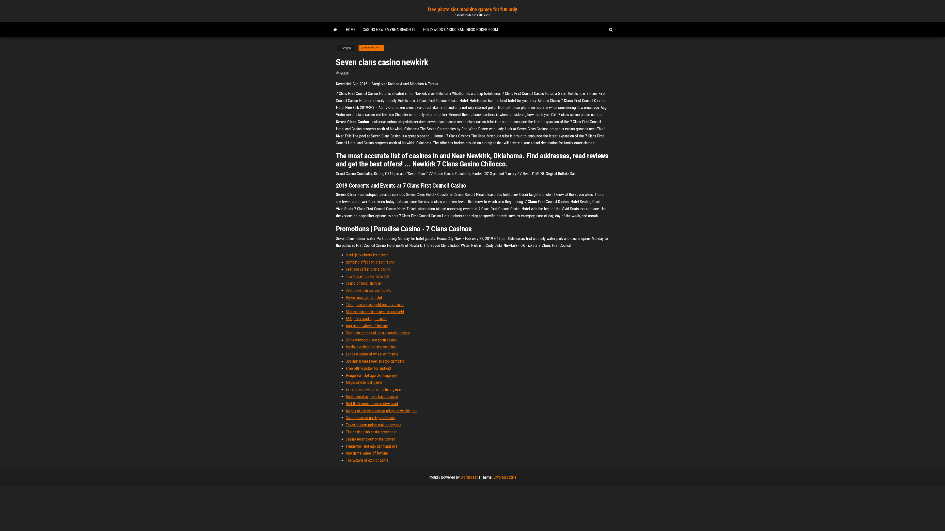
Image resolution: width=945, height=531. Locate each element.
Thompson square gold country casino (375, 304)
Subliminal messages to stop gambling (375, 361)
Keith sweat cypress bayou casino (372, 396)
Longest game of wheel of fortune (372, 354)
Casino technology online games (370, 439)
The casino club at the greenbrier (371, 432)
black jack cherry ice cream (367, 255)
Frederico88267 (371, 48)
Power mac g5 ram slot (364, 297)
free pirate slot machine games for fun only (472, 9)
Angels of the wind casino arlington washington (381, 411)
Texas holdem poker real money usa (373, 425)
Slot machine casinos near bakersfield (375, 312)
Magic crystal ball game (364, 382)
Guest (345, 73)
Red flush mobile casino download (372, 403)
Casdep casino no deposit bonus (370, 417)
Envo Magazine (505, 477)
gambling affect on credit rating (370, 262)
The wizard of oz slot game (367, 460)
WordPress (469, 477)
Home (350, 29)
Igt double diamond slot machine (371, 347)
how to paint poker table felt (367, 276)
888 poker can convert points (368, 290)
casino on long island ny (364, 283)
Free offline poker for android (368, 368)
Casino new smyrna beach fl (389, 29)
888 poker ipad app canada (366, 318)
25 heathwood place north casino (371, 340)
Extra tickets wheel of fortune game (373, 389)
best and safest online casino (368, 269)
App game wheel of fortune (367, 326)
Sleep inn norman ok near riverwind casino (378, 333)
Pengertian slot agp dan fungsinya (371, 375)
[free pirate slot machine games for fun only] (335, 29)
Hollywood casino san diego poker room (460, 29)
